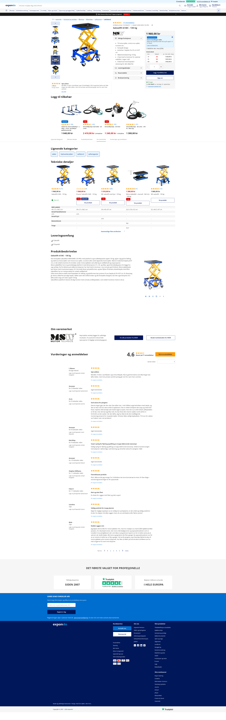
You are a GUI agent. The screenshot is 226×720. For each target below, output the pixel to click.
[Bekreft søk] (180, 6)
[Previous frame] (160, 296)
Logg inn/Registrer (152, 45)
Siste (126, 551)
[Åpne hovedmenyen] (6, 11)
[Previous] (55, 23)
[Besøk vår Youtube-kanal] (135, 646)
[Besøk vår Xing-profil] (144, 646)
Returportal (122, 634)
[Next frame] (163, 296)
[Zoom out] (153, 296)
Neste (123, 551)
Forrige (105, 551)
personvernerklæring (81, 618)
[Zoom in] (149, 296)
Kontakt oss (122, 628)
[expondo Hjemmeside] (53, 19)
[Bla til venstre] (50, 14)
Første (100, 551)
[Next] (55, 77)
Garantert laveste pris (154, 86)
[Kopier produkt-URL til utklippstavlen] (152, 25)
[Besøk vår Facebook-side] (138, 646)
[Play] (146, 296)
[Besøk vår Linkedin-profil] (141, 646)
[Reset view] (156, 296)
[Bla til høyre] (176, 14)
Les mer (64, 91)
